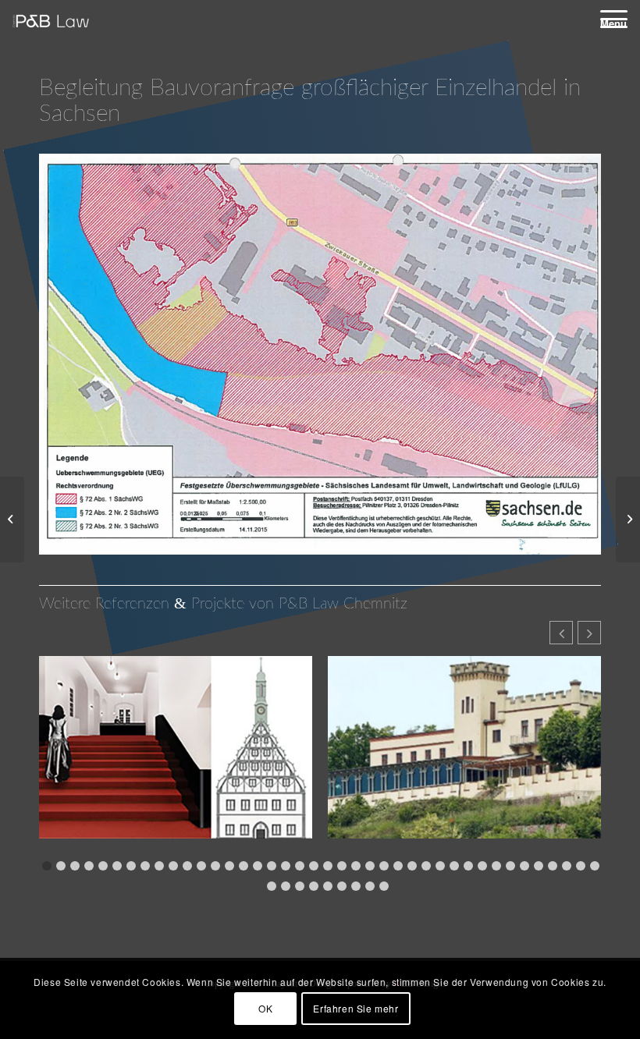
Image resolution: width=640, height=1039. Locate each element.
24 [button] (370, 866)
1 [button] (47, 866)
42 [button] (271, 886)
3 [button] (75, 866)
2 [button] (61, 866)
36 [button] (538, 866)
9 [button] (159, 866)
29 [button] (440, 866)
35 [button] (524, 866)
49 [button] (370, 886)
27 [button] (412, 866)
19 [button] (299, 866)
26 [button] (398, 866)
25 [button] (384, 866)
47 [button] (342, 886)
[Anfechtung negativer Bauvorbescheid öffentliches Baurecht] (12, 519)
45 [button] (313, 886)
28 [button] (426, 866)
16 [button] (257, 866)
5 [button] (103, 866)
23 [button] (356, 866)
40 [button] (594, 866)
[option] (175, 756)
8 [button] (145, 866)
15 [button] (243, 866)
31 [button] (468, 866)
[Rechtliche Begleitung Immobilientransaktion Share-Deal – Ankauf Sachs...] (628, 519)
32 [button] (482, 866)
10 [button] (173, 866)
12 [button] (201, 866)
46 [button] (327, 886)
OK (265, 1008)
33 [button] (496, 866)
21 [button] (327, 866)
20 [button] (313, 866)
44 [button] (299, 886)
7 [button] (131, 866)
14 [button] (229, 866)
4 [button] (89, 866)
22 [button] (342, 866)
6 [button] (117, 866)
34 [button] (510, 866)
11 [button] (187, 866)
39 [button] (580, 866)
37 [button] (552, 866)
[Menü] (606, 18)
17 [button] (271, 866)
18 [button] (285, 866)
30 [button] (454, 866)
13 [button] (215, 866)
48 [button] (356, 886)
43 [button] (285, 886)
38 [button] (566, 866)
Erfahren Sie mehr (355, 1008)
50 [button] (384, 886)
